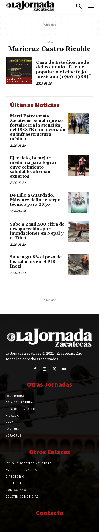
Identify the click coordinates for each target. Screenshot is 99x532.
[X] (54, 369)
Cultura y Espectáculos (17, 80)
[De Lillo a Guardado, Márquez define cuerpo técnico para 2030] (78, 202)
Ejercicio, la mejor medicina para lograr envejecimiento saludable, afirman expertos (33, 167)
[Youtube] (64, 369)
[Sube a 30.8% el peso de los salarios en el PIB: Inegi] (78, 264)
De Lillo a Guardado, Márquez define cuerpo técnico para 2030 (35, 200)
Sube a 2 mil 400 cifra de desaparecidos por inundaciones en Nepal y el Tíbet (37, 231)
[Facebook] (35, 369)
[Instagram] (44, 369)
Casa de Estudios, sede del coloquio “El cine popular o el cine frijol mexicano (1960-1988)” (63, 70)
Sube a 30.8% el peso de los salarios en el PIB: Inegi (36, 262)
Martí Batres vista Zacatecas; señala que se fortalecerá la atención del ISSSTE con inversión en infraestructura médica (37, 128)
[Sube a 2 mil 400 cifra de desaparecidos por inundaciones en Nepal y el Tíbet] (78, 231)
